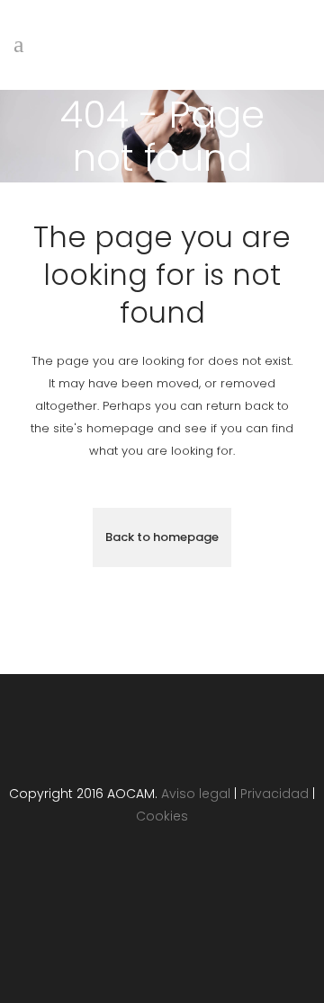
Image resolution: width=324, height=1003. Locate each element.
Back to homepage (162, 537)
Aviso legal (195, 794)
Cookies (162, 816)
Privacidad (274, 794)
